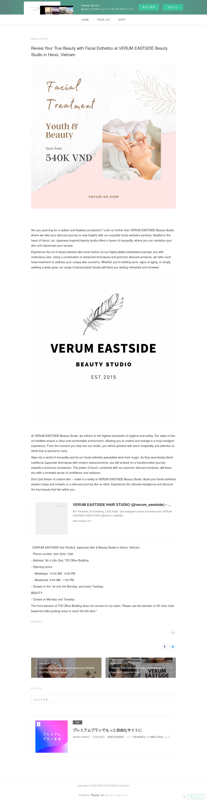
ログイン (173, 7)
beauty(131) (36, 621)
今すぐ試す (148, 7)
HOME (85, 19)
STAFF (122, 19)
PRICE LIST (103, 19)
